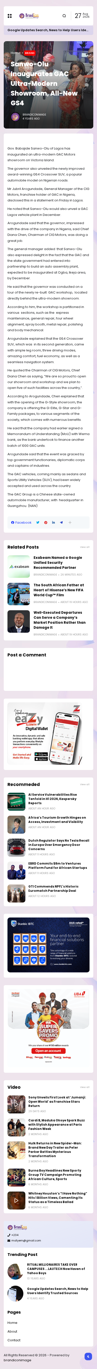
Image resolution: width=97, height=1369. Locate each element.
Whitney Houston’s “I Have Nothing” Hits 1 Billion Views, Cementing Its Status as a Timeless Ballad (57, 1198)
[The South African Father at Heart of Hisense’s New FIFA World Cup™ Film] (18, 594)
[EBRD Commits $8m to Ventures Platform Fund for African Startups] (16, 871)
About (12, 1331)
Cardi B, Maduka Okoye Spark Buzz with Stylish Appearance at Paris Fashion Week (56, 1124)
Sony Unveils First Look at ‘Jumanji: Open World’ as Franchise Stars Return (57, 1101)
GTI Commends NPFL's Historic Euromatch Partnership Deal (53, 889)
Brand (30, 53)
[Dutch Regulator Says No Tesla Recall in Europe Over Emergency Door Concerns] (16, 848)
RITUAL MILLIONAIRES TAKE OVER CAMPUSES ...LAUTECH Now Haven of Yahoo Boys (56, 1269)
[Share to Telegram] (61, 522)
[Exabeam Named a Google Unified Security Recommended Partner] (18, 566)
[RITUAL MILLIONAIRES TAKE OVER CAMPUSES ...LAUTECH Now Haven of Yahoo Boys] (15, 1272)
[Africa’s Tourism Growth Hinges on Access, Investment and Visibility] (16, 825)
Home (16, 52)
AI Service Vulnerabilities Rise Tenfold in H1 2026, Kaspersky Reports (52, 799)
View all (85, 547)
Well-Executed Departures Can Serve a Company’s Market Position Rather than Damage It (60, 620)
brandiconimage (17, 1360)
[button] (70, 522)
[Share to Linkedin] (53, 522)
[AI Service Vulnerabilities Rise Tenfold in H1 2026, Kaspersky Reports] (16, 802)
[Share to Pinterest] (45, 522)
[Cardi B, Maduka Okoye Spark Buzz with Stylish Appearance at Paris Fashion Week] (16, 1127)
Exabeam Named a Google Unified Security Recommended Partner (58, 562)
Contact (13, 1340)
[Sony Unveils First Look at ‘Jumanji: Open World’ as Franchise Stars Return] (16, 1104)
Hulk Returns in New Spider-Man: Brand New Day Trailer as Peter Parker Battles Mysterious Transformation (55, 1149)
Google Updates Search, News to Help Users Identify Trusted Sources (57, 1291)
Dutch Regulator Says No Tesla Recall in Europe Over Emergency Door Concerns (58, 845)
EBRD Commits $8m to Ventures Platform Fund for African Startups (57, 866)
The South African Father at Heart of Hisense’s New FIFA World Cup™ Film (59, 590)
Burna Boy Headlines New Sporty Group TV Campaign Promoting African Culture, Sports (54, 1175)
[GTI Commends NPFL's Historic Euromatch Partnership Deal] (16, 894)
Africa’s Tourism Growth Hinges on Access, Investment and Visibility (57, 820)
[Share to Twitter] (37, 522)
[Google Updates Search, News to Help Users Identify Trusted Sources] (15, 1294)
